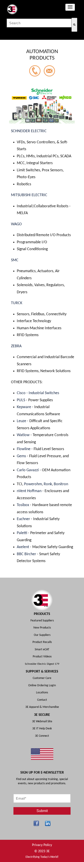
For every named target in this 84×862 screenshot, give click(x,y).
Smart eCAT (42, 649)
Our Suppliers (42, 635)
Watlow (23, 435)
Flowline (24, 449)
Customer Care (42, 678)
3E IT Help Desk (42, 728)
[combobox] (39, 23)
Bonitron (61, 484)
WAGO (16, 224)
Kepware (24, 407)
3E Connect (42, 736)
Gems (22, 456)
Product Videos (42, 656)
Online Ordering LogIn (42, 685)
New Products (42, 627)
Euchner (23, 519)
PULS (21, 400)
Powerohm (33, 484)
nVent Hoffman (29, 491)
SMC (14, 260)
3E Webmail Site (42, 721)
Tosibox (23, 505)
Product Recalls (42, 642)
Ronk (48, 484)
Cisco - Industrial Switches (38, 393)
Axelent (23, 547)
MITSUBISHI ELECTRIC (29, 195)
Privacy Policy (42, 845)
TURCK (16, 303)
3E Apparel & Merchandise (42, 707)
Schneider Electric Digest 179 (42, 663)
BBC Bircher (26, 554)
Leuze (22, 421)
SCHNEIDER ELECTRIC (29, 131)
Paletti (22, 533)
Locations (42, 692)
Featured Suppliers (42, 620)
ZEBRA (16, 346)
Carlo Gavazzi (28, 470)
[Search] (74, 25)
